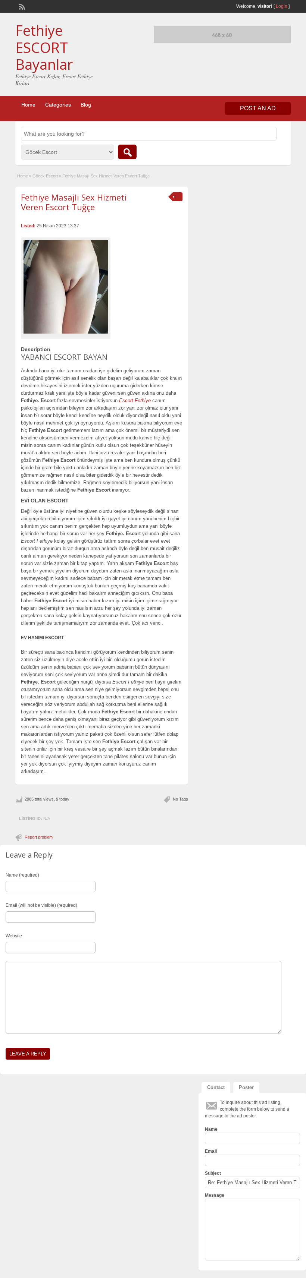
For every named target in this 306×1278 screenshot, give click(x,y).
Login (281, 6)
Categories (58, 105)
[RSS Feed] (21, 6)
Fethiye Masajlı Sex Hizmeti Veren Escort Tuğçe (74, 202)
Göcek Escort (45, 176)
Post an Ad (258, 108)
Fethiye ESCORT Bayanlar (44, 47)
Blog (86, 105)
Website (14, 935)
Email (211, 1151)
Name (211, 1129)
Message (214, 1195)
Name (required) (22, 875)
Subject (213, 1173)
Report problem (39, 837)
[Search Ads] (127, 152)
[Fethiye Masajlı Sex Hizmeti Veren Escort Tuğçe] (66, 287)
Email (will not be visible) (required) (41, 905)
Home (28, 105)
